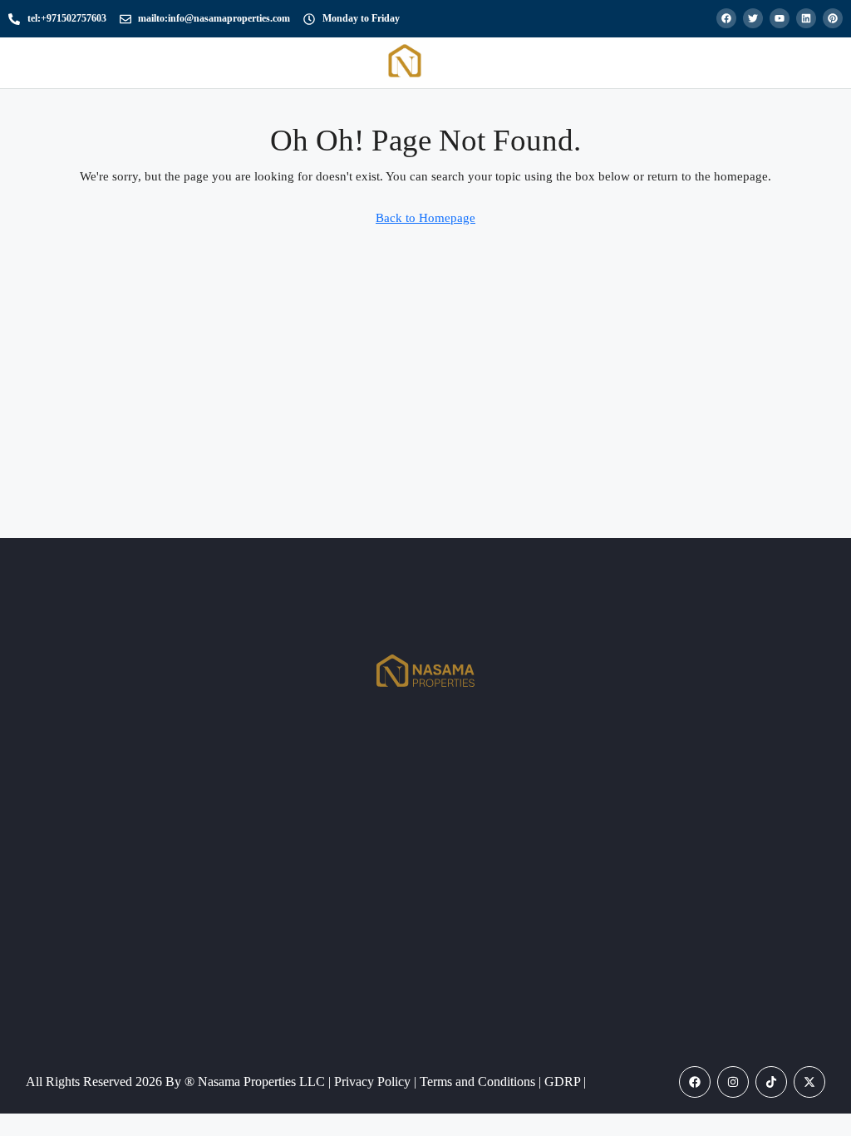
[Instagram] (733, 1082)
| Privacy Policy (371, 1081)
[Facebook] (695, 1082)
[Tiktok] (771, 1082)
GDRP (563, 1081)
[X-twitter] (809, 1082)
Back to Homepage (425, 218)
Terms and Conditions (479, 1081)
